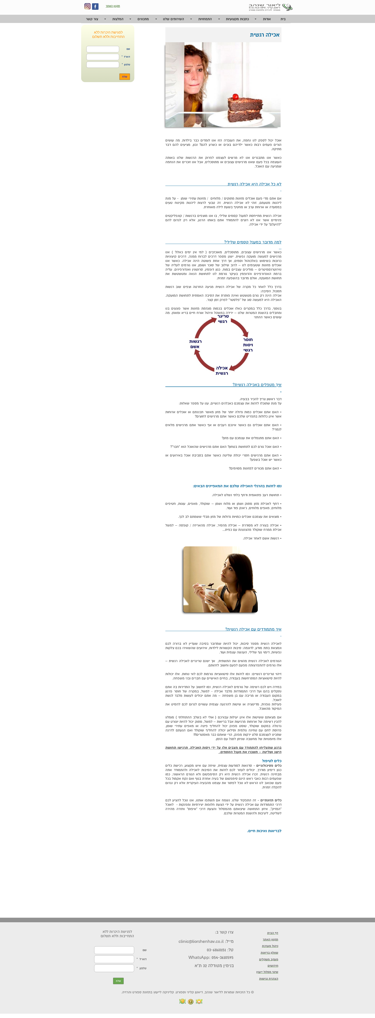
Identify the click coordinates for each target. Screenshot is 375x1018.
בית (283, 19)
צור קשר (92, 19)
